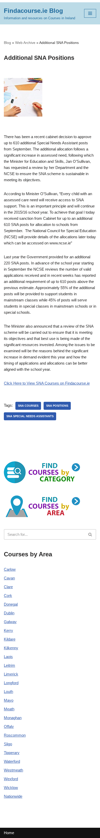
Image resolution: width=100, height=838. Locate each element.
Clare (8, 587)
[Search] (90, 534)
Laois (8, 656)
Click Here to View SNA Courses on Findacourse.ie (47, 383)
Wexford (11, 779)
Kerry (8, 630)
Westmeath (13, 770)
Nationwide (13, 796)
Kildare (9, 639)
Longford (11, 683)
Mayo (8, 700)
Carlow (10, 569)
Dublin (9, 613)
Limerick (11, 674)
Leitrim (9, 665)
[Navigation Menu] (90, 13)
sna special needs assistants (30, 416)
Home (9, 833)
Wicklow (11, 787)
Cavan (9, 578)
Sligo (8, 744)
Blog (7, 43)
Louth (8, 691)
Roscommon (15, 735)
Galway (10, 622)
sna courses (28, 405)
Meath (9, 709)
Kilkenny (11, 648)
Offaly (9, 726)
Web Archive (25, 43)
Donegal (11, 604)
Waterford (12, 761)
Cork (8, 595)
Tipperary (11, 752)
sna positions (57, 405)
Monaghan (13, 718)
